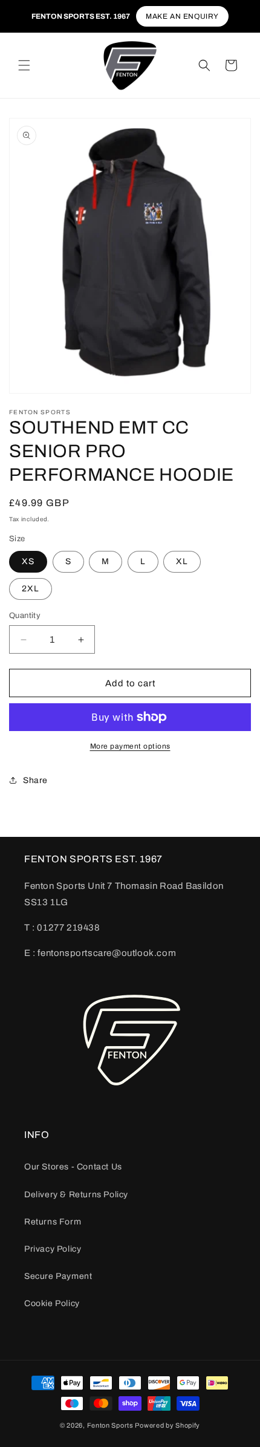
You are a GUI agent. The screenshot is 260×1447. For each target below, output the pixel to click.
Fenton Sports (110, 1425)
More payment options (130, 746)
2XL (30, 588)
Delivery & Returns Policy (76, 1194)
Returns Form (52, 1221)
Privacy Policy (52, 1249)
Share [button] (35, 780)
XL (182, 561)
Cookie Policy (52, 1303)
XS (28, 561)
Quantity (25, 615)
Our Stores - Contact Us (73, 1166)
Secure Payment (58, 1276)
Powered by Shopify (167, 1425)
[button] (24, 65)
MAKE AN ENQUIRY (182, 16)
